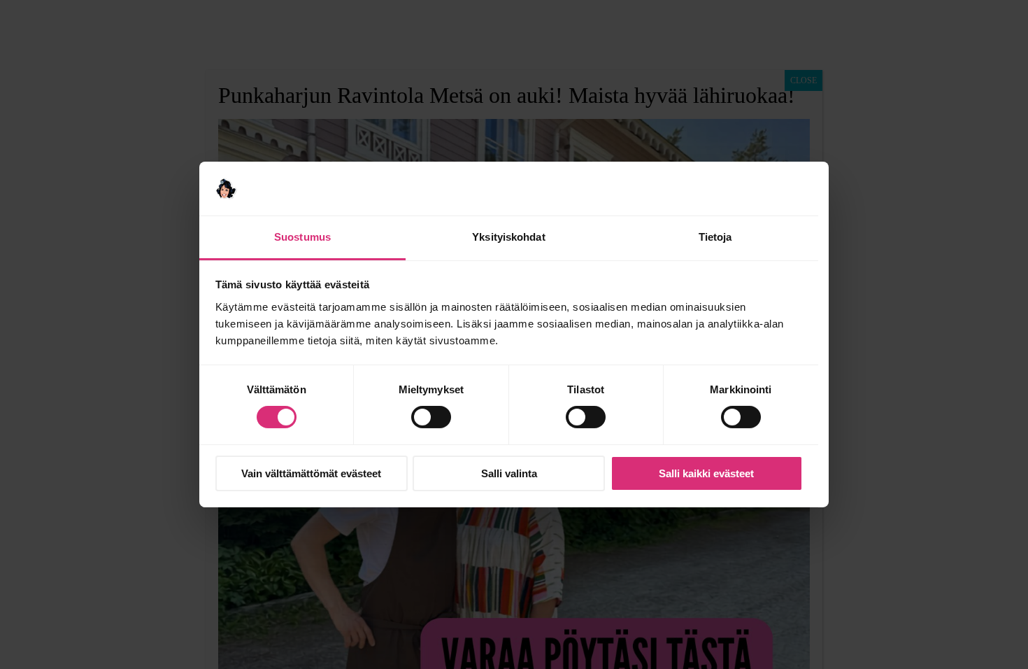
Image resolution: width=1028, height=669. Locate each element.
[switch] (431, 417)
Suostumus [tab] (302, 237)
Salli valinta (509, 473)
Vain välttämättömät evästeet (311, 473)
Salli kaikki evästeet (706, 473)
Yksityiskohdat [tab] (508, 237)
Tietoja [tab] (715, 237)
